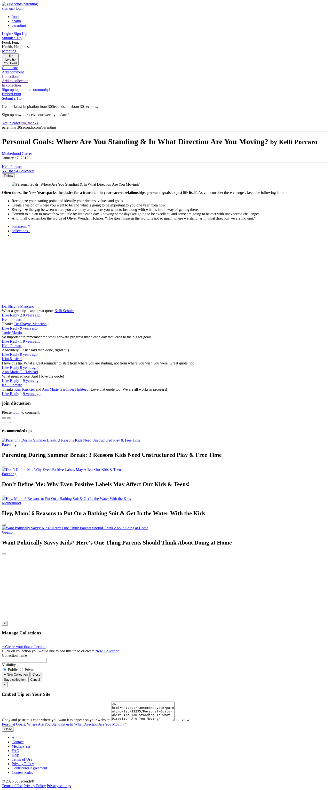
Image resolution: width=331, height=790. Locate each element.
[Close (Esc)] (4, 418)
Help (15, 755)
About (16, 737)
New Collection (107, 651)
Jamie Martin (12, 333)
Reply (14, 315)
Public (13, 670)
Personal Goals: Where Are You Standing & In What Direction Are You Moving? (64, 724)
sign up (7, 8)
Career (27, 153)
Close (36, 674)
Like (6, 315)
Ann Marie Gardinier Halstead (65, 389)
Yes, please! (11, 123)
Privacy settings (59, 786)
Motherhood (11, 153)
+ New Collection (16, 674)
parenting (19, 25)
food (15, 17)
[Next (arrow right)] (9, 422)
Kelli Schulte (64, 311)
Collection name (14, 655)
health (16, 21)
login (20, 8)
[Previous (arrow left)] (4, 422)
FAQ (15, 751)
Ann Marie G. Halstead (20, 372)
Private (29, 670)
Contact (18, 742)
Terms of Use (22, 759)
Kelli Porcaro (12, 319)
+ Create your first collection (24, 647)
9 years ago (31, 315)
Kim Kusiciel (12, 359)
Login (6, 34)
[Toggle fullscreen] (9, 418)
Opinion (8, 532)
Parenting (9, 444)
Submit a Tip (12, 38)
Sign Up (20, 34)
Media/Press (21, 746)
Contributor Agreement (29, 768)
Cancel (35, 679)
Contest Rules (22, 772)
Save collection (14, 679)
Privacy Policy (23, 764)
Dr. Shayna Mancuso (18, 306)
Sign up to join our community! (26, 89)
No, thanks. (30, 123)
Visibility (9, 665)
